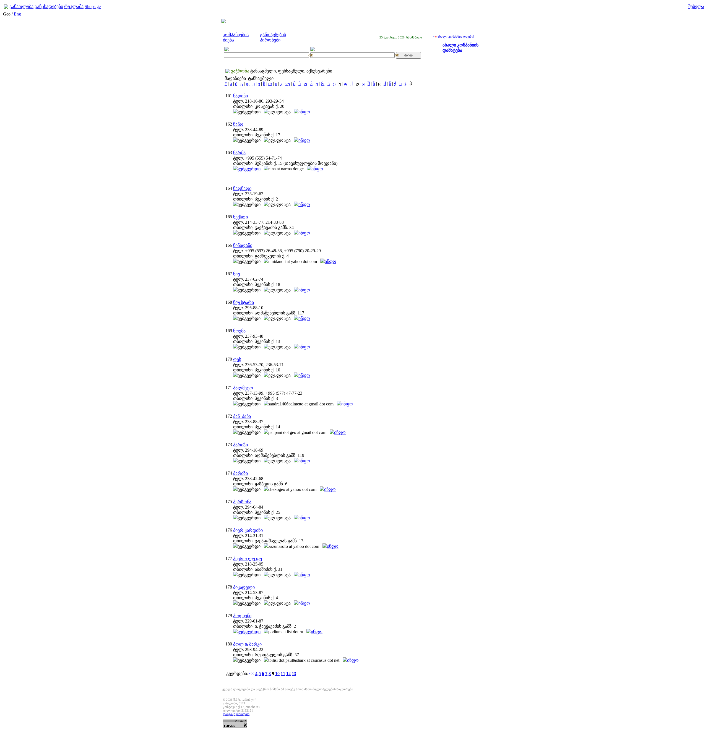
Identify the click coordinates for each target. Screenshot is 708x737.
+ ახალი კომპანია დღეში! (453, 36)
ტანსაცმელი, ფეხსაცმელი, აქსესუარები (291, 71)
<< (251, 673)
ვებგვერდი (249, 168)
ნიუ (236, 274)
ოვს (237, 359)
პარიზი (240, 444)
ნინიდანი (242, 245)
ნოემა (239, 331)
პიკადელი (244, 587)
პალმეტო (243, 388)
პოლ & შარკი (247, 644)
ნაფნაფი (242, 188)
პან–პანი (242, 416)
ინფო (304, 112)
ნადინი (240, 95)
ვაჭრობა (240, 71)
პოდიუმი (242, 615)
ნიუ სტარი (243, 302)
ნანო (238, 124)
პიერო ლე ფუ (247, 558)
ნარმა (239, 152)
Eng (17, 14)
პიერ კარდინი (248, 530)
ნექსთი (240, 217)
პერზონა (242, 501)
